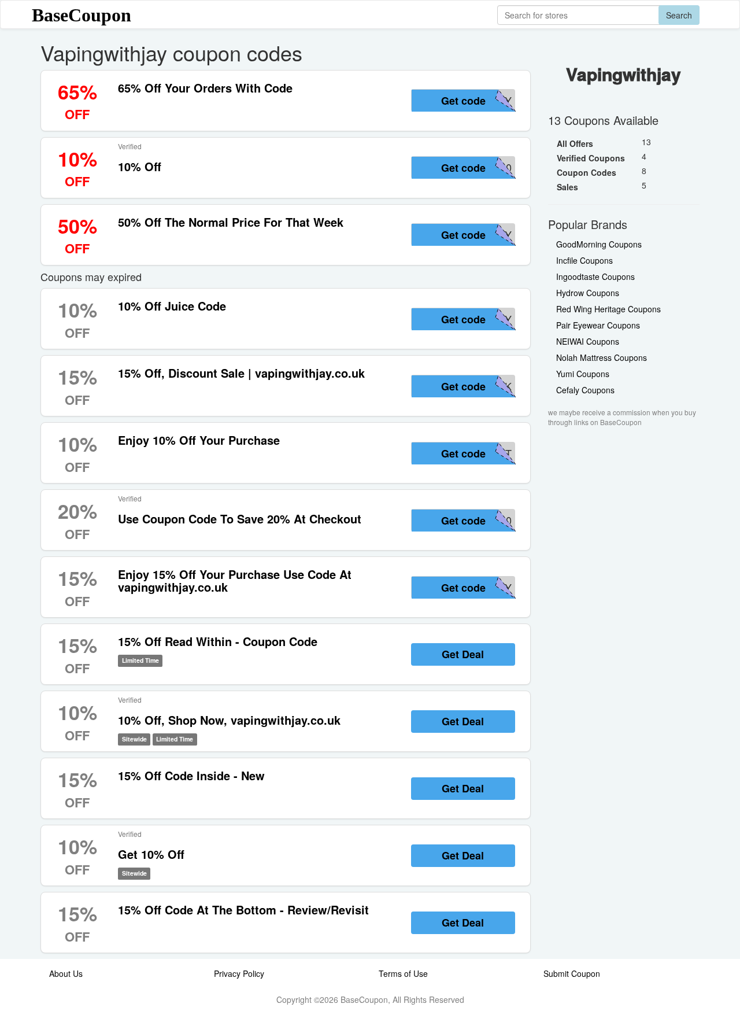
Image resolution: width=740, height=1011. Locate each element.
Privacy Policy (239, 973)
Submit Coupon (571, 973)
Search (679, 15)
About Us (66, 973)
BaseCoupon (81, 15)
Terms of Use (403, 973)
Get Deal (463, 654)
